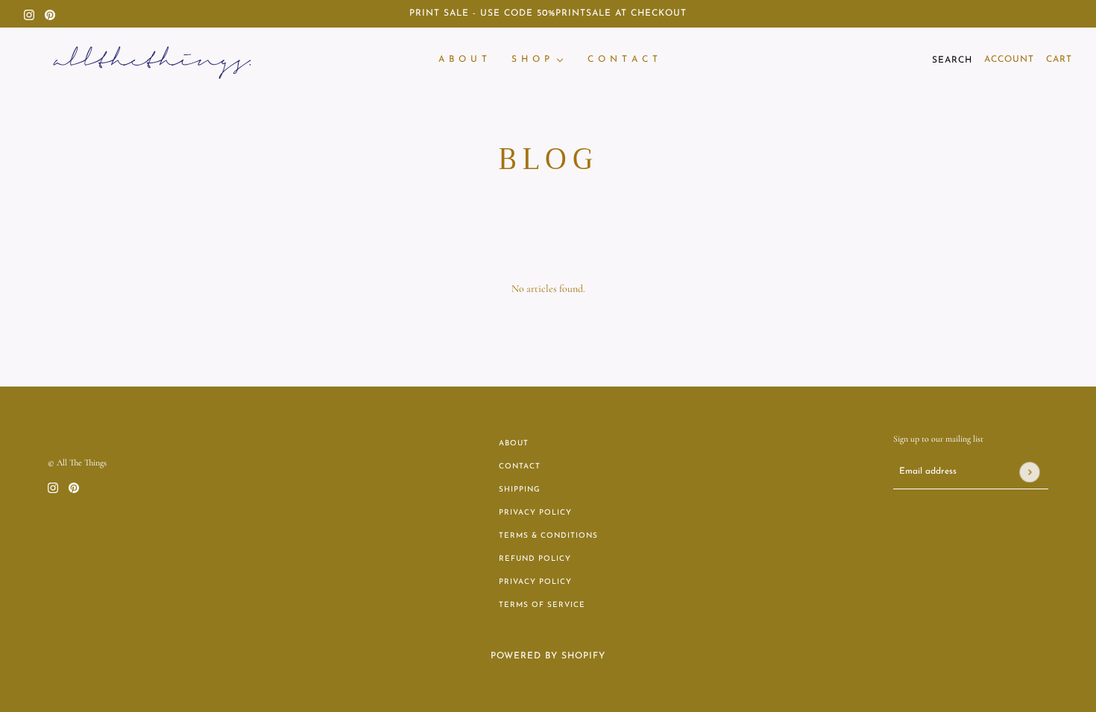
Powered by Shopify (548, 656)
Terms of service (542, 605)
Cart (1059, 59)
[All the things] (152, 59)
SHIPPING (520, 490)
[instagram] (29, 14)
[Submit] (1029, 472)
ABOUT (514, 443)
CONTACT (520, 467)
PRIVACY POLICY (535, 513)
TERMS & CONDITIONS (548, 536)
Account (1009, 59)
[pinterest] (50, 14)
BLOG (548, 159)
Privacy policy (535, 582)
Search (952, 60)
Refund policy (535, 559)
